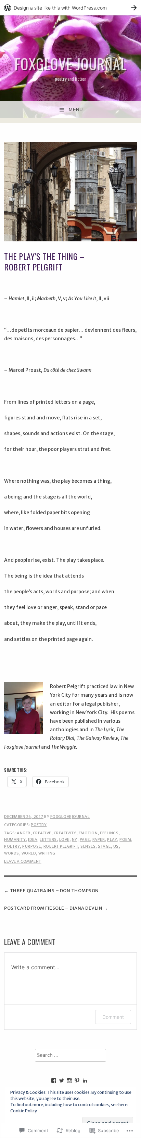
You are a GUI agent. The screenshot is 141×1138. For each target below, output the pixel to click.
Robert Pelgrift (60, 846)
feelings (109, 833)
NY (74, 839)
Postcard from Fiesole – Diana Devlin (53, 908)
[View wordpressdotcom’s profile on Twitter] (61, 1080)
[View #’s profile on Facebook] (53, 1080)
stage (104, 846)
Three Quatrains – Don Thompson (54, 891)
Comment (113, 1017)
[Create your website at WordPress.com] (70, 7)
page (85, 839)
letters (48, 839)
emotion (88, 833)
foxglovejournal (70, 816)
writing (46, 853)
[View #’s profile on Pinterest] (77, 1080)
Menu (75, 109)
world (29, 853)
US (116, 846)
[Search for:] (70, 1055)
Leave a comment (22, 861)
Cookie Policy (23, 1110)
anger (23, 833)
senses (87, 846)
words (11, 853)
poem (125, 839)
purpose (31, 846)
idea (32, 839)
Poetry (39, 824)
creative (42, 833)
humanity (15, 839)
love (64, 839)
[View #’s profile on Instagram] (69, 1080)
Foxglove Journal (70, 63)
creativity (65, 833)
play (112, 839)
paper (98, 839)
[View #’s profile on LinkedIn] (85, 1080)
